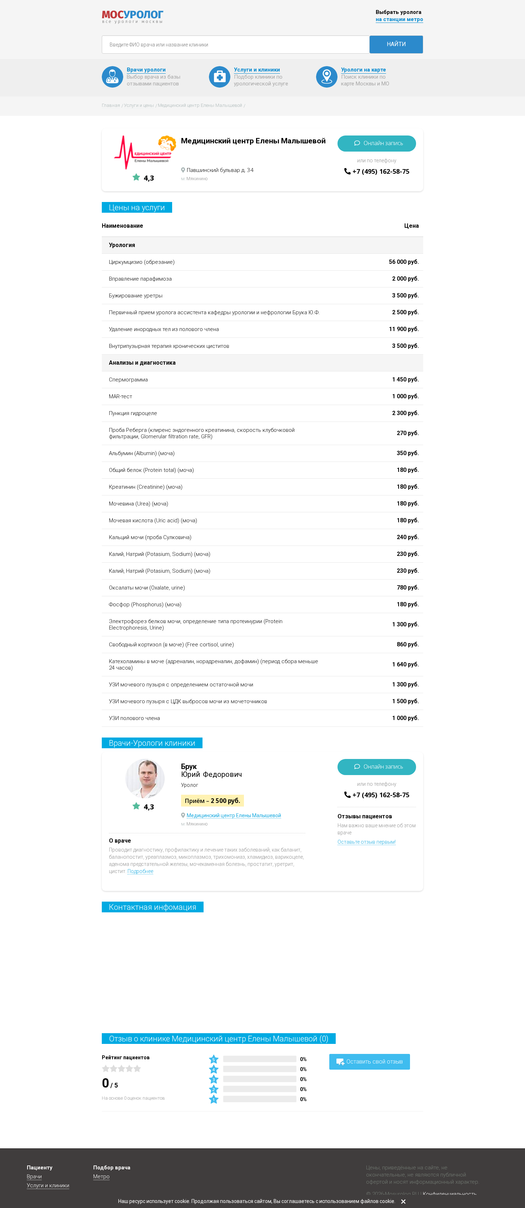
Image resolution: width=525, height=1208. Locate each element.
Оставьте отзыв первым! (367, 842)
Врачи (34, 1176)
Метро (101, 1176)
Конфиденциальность (450, 1194)
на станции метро (399, 19)
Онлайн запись (383, 143)
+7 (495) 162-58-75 (380, 171)
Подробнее (140, 871)
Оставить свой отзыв (374, 1061)
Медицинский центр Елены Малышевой (234, 815)
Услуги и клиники (48, 1185)
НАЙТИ (396, 44)
